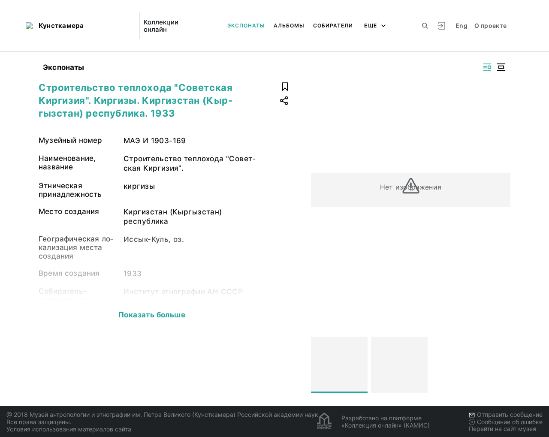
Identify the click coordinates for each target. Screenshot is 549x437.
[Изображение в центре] (501, 67)
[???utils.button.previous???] (321, 365)
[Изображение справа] (487, 67)
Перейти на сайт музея (502, 428)
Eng (461, 25)
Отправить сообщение (510, 414)
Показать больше (151, 314)
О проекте (490, 25)
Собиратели (333, 25)
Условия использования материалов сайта (68, 429)
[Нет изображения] (339, 365)
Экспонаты (246, 25)
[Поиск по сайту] (425, 25)
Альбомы (289, 25)
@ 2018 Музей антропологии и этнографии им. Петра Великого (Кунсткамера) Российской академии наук (162, 414)
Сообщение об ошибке (510, 421)
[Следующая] (500, 365)
